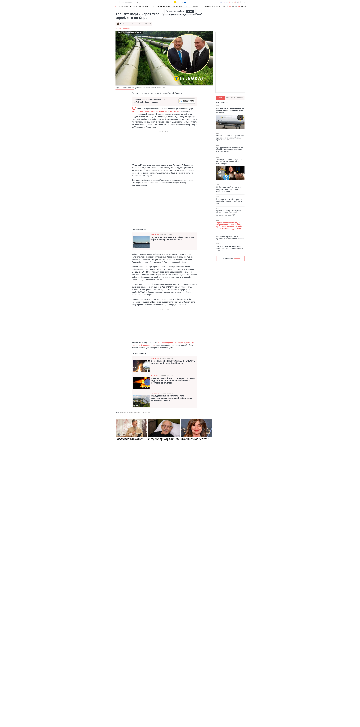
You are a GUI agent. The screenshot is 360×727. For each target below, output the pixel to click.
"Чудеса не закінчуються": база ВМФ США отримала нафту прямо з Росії (172, 238)
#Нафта (123, 412)
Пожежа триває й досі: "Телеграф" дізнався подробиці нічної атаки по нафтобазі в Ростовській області (173, 380)
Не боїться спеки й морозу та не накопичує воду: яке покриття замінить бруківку (229, 189)
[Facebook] (220, 2)
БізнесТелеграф (192, 6)
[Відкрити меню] (116, 2)
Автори (234, 6)
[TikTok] (238, 2)
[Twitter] (232, 2)
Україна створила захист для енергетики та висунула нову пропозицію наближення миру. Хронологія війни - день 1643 (229, 226)
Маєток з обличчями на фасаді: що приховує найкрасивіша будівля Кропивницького (230, 138)
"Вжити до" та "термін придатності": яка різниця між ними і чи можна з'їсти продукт (230, 162)
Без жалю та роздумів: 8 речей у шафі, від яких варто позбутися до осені (229, 201)
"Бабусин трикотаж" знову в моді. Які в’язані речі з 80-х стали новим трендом (229, 248)
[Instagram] (235, 2)
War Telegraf (155, 375)
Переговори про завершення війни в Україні (133, 6)
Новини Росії (155, 358)
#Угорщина (146, 412)
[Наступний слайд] (246, 6)
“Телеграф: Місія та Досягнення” (213, 6)
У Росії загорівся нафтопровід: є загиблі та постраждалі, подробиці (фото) (173, 362)
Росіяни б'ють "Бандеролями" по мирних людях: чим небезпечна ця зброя (230, 110)
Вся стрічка (220, 102)
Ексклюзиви (177, 6)
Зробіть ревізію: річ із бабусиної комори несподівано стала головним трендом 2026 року (228, 213)
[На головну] (180, 2)
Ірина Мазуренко (124, 23)
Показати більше (227, 258)
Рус (243, 2)
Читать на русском (123, 28)
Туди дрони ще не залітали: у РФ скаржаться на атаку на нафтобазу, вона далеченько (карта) (171, 398)
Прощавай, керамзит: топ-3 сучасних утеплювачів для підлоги (230, 238)
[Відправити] (138, 2)
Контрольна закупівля (161, 6)
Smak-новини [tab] (230, 98)
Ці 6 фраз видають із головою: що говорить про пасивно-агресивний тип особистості (229, 150)
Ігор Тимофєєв (133, 23)
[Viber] (223, 2)
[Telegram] (226, 2)
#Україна (137, 412)
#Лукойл (130, 412)
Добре (190, 11)
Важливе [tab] (240, 98)
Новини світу (155, 234)
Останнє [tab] (220, 98)
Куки (182, 11)
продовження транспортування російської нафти (158, 111)
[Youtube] (229, 2)
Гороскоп (244, 6)
